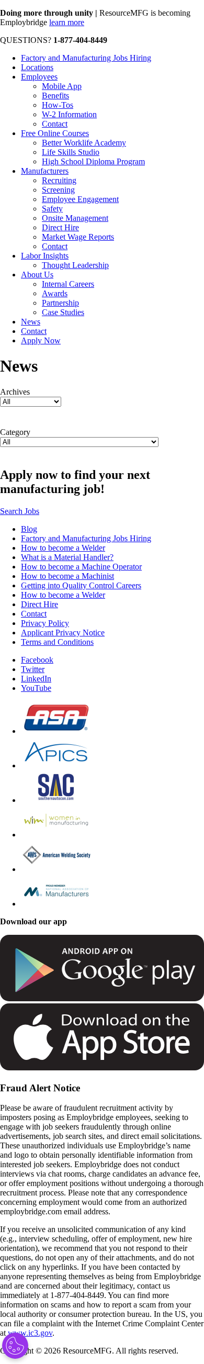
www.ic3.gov (30, 1332)
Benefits (55, 95)
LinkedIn (36, 678)
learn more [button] (66, 22)
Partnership (60, 302)
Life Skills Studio (70, 152)
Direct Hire (60, 227)
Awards (54, 293)
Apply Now (41, 340)
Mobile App (62, 86)
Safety (52, 208)
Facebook (37, 659)
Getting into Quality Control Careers (81, 585)
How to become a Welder (63, 547)
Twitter (32, 669)
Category (15, 432)
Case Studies (63, 312)
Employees (39, 76)
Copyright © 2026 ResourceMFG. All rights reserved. (89, 1350)
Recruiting (59, 180)
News (30, 321)
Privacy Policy (45, 623)
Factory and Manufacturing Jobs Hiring (86, 57)
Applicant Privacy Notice (63, 632)
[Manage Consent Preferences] (15, 1346)
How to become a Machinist (67, 576)
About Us (37, 274)
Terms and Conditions (57, 642)
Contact (54, 123)
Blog (29, 528)
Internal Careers (68, 283)
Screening (58, 189)
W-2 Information (69, 114)
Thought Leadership (75, 265)
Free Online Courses (55, 133)
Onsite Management (75, 218)
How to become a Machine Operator (81, 566)
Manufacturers (45, 170)
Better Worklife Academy (84, 142)
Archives (15, 391)
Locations (37, 67)
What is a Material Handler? (67, 557)
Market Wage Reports (78, 236)
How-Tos (57, 104)
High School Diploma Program (93, 161)
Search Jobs (19, 511)
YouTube (36, 688)
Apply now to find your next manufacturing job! (75, 482)
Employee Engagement (80, 199)
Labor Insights (45, 255)
